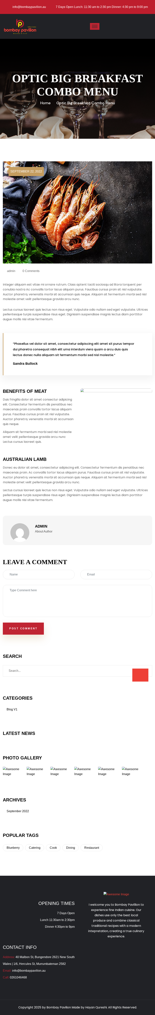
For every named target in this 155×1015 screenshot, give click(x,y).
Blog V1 (12, 709)
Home (45, 102)
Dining (70, 847)
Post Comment (23, 628)
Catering (34, 847)
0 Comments (31, 271)
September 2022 (18, 811)
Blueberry (13, 847)
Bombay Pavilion (59, 1007)
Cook (53, 847)
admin (11, 271)
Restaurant (91, 847)
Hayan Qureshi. (96, 1007)
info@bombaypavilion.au (29, 6)
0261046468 (18, 977)
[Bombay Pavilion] (20, 26)
